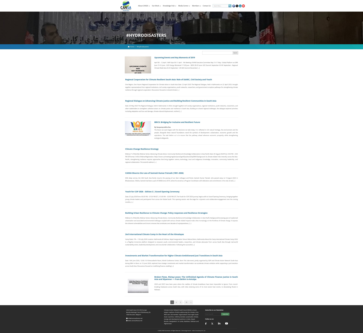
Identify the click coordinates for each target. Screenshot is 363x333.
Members (195, 6)
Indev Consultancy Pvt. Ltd (198, 330)
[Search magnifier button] (229, 5)
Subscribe (225, 314)
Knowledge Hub (169, 6)
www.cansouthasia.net (135, 320)
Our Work (155, 6)
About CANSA (143, 6)
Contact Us (207, 6)
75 (186, 302)
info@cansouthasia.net (135, 318)
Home (132, 47)
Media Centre (183, 6)
